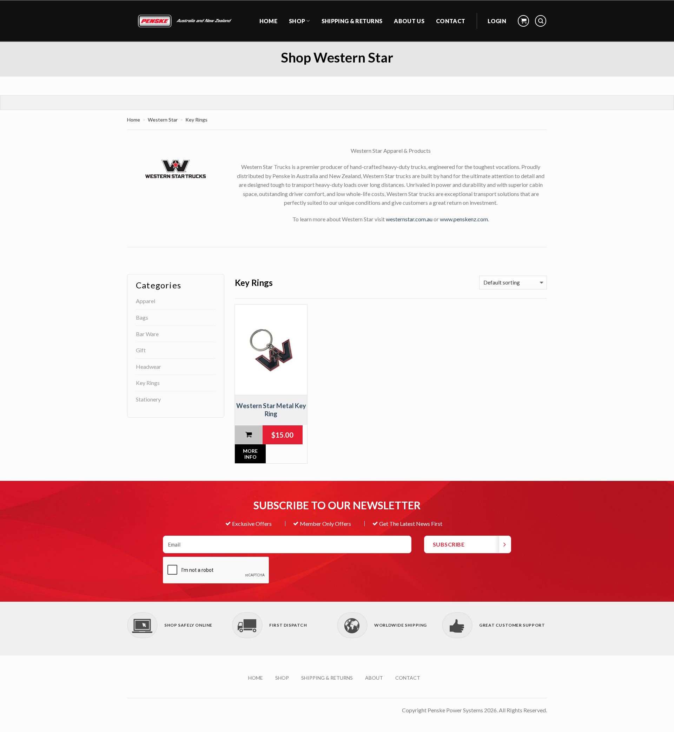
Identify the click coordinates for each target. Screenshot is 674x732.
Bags (142, 317)
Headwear (148, 366)
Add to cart (249, 434)
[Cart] (523, 20)
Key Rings (148, 382)
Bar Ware (147, 334)
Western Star (163, 120)
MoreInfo (250, 454)
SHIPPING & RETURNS (352, 21)
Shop (297, 21)
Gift (141, 350)
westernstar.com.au (409, 219)
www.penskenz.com (464, 219)
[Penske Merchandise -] (185, 21)
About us (409, 21)
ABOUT (374, 678)
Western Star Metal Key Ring (271, 410)
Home (133, 120)
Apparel (145, 301)
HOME (268, 21)
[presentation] (216, 570)
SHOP (282, 678)
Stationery (148, 399)
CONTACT (450, 21)
